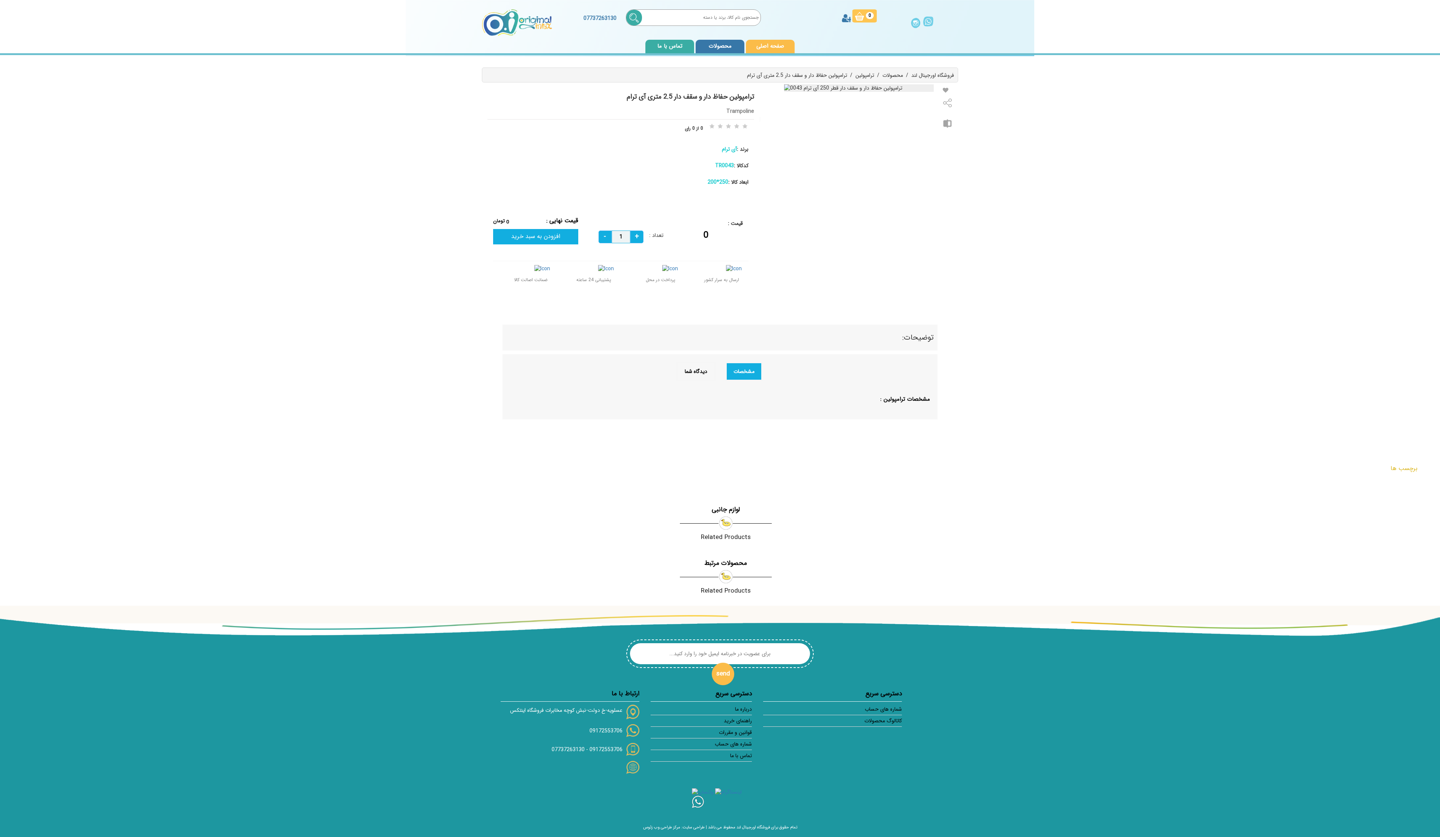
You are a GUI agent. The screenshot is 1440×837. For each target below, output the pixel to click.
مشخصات (744, 371)
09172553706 (606, 731)
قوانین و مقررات (735, 732)
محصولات (892, 75)
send (723, 674)
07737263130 (568, 750)
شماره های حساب (883, 709)
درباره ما (743, 709)
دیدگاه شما (696, 371)
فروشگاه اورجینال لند (932, 75)
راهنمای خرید (738, 721)
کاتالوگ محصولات (883, 721)
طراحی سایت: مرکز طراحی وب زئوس (674, 827)
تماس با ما (669, 46)
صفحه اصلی (770, 46)
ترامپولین (864, 75)
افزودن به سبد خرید (535, 236)
